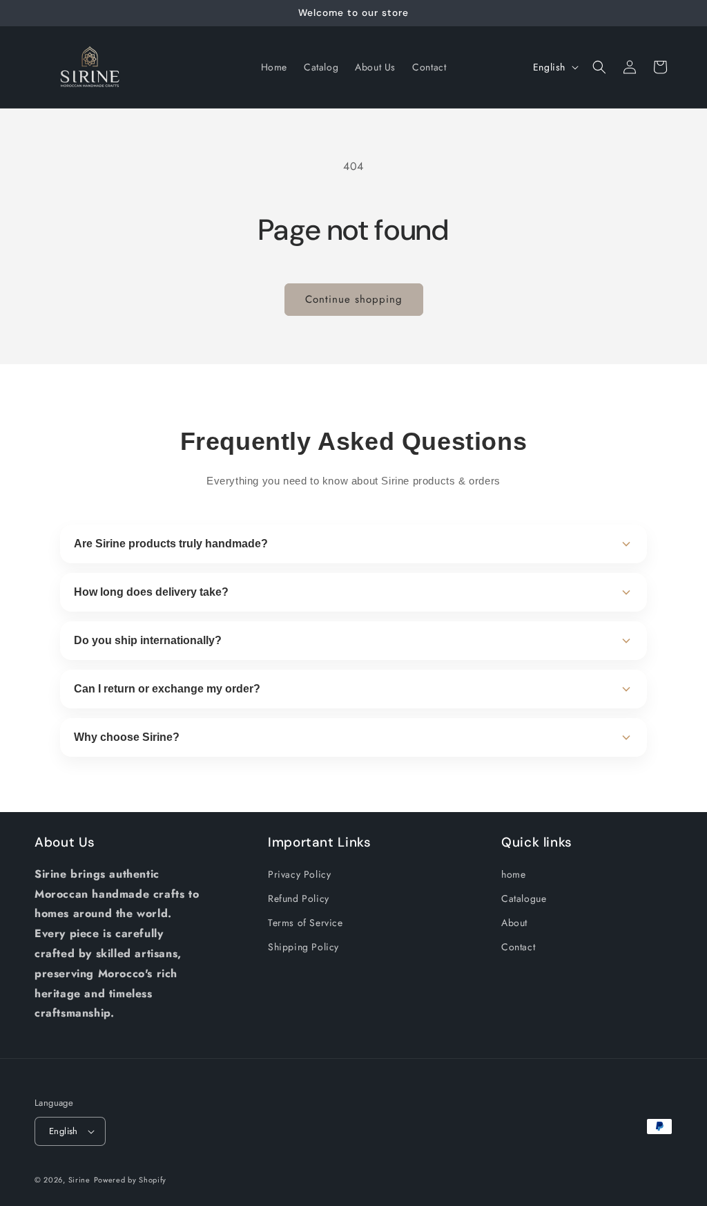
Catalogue (523, 898)
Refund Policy (298, 898)
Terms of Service (305, 923)
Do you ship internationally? (148, 640)
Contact (518, 947)
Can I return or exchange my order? (167, 689)
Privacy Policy (299, 874)
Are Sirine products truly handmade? (171, 543)
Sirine (79, 1179)
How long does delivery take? (151, 592)
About (514, 923)
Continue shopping (354, 299)
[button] (599, 67)
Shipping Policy (303, 947)
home (513, 874)
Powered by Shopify (130, 1179)
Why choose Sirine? (127, 737)
